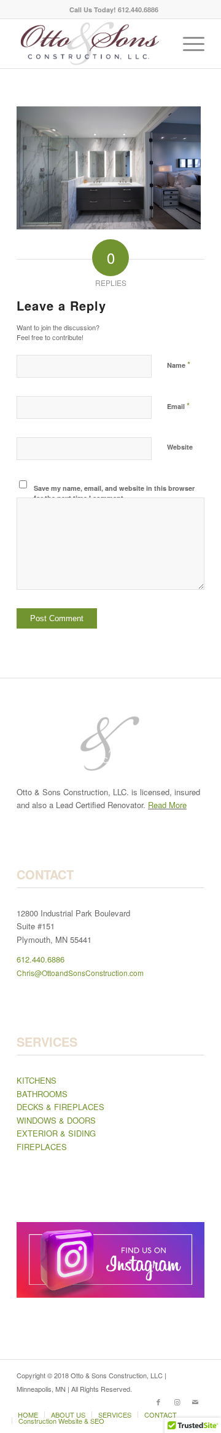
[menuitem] (114, 9)
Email (178, 405)
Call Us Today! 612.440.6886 (113, 9)
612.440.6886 (40, 959)
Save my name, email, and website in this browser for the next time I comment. (114, 493)
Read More (167, 805)
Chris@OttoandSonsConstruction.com (80, 972)
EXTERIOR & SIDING (56, 1133)
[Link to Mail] (195, 1401)
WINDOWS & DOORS (56, 1120)
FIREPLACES (42, 1147)
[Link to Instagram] (177, 1401)
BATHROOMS (42, 1094)
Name (178, 364)
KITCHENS (36, 1080)
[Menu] (187, 43)
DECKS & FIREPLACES (60, 1107)
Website (180, 446)
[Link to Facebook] (158, 1401)
